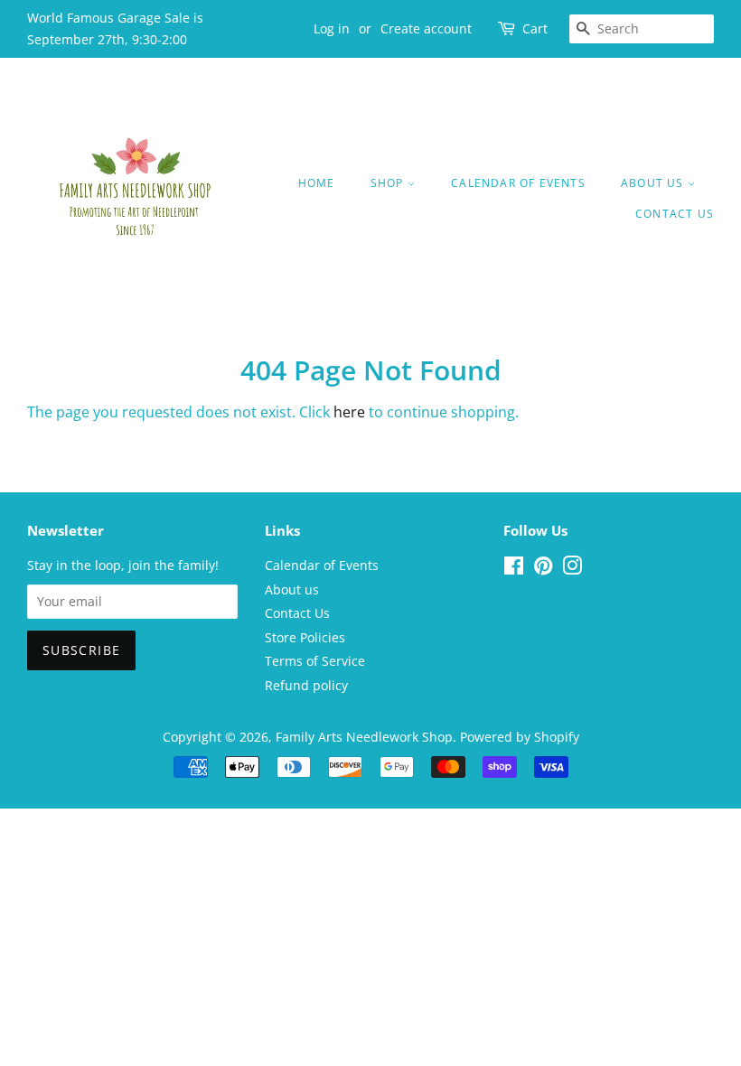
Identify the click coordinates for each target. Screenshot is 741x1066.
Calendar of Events (518, 183)
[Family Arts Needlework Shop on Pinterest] (543, 568)
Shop (389, 183)
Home (316, 183)
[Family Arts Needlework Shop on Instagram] (572, 568)
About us (654, 183)
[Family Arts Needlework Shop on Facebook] (513, 568)
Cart (535, 28)
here (349, 412)
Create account (426, 28)
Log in (332, 28)
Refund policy (306, 685)
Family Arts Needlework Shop (364, 736)
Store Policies (305, 637)
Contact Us (674, 213)
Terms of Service (315, 660)
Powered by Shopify (519, 736)
